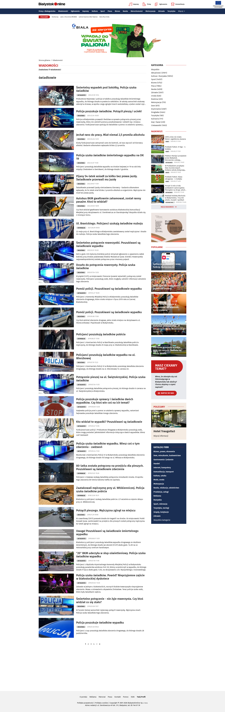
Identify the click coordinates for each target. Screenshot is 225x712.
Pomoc (126, 697)
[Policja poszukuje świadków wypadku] (56, 628)
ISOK (133, 697)
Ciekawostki (156, 125)
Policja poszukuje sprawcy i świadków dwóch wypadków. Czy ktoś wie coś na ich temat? (104, 401)
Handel (157, 463)
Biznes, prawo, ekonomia (164, 451)
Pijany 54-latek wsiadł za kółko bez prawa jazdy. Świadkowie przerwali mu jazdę (106, 178)
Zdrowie (161, 11)
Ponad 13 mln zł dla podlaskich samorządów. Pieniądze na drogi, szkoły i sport (175, 188)
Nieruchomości (137, 11)
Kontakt (117, 697)
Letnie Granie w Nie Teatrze (88, 17)
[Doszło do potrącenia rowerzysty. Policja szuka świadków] (56, 273)
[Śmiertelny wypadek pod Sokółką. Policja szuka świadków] (56, 96)
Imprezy (136, 4)
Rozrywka (158, 500)
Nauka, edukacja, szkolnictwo (166, 488)
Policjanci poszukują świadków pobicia (101, 334)
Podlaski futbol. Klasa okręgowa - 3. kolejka (173, 178)
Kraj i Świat (156, 122)
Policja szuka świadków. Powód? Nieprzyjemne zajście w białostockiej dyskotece (110, 577)
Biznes (117, 11)
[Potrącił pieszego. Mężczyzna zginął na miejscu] (56, 517)
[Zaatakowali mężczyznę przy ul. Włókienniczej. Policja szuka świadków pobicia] (56, 495)
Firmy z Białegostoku (47, 11)
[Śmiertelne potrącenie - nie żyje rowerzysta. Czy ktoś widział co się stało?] (56, 606)
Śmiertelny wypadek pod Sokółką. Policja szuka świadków (106, 89)
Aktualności (82, 95)
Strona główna (44, 60)
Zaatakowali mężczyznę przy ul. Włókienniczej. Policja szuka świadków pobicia (110, 489)
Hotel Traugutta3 (164, 431)
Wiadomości (63, 11)
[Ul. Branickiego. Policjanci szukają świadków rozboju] (56, 229)
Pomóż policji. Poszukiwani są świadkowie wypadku (109, 288)
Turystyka (171, 11)
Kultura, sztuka (160, 476)
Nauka (125, 11)
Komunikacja (179, 4)
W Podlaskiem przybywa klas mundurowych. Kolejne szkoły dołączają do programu (175, 168)
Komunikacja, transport (164, 472)
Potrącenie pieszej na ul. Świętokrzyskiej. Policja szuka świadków (110, 378)
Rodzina (154, 99)
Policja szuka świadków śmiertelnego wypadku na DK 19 (110, 157)
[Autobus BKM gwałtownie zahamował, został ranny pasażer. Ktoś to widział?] (56, 206)
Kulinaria (155, 119)
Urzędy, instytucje (161, 512)
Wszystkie (155, 70)
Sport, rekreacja (160, 504)
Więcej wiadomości (167, 207)
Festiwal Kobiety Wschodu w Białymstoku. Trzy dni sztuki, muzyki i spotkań (175, 198)
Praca (110, 11)
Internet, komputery (162, 467)
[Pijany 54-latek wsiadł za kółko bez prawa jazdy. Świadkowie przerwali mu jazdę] (56, 184)
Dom (153, 106)
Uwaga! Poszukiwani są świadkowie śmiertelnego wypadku (107, 532)
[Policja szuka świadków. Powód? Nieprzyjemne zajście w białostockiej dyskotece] (56, 583)
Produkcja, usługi (161, 492)
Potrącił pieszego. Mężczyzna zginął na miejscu (105, 510)
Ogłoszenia (163, 4)
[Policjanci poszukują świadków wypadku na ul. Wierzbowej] (56, 362)
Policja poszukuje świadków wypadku (100, 622)
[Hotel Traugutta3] (168, 418)
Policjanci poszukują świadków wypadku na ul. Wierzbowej (105, 356)
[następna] (97, 644)
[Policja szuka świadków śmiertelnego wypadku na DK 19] (56, 162)
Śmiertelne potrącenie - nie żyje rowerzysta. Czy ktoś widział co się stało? (109, 600)
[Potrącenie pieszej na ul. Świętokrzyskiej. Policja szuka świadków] (56, 384)
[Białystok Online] (52, 4)
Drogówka (81, 115)
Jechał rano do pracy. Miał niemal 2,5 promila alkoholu (110, 134)
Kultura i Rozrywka (159, 76)
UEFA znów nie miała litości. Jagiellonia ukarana (175, 138)
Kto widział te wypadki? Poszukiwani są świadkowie (109, 421)
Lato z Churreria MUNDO (68, 17)
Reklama (157, 496)
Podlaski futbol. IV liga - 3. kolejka (175, 148)
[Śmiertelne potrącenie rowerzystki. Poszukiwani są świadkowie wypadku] (56, 251)
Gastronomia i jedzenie (163, 459)
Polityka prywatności (85, 703)
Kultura (95, 11)
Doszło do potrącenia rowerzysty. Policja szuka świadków (105, 266)
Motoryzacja (150, 11)
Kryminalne (81, 228)
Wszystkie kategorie (162, 520)
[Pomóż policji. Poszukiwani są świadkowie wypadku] (56, 295)
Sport (102, 11)
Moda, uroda (159, 480)
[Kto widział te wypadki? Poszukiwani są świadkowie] (56, 428)
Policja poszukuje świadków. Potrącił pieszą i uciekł (109, 111)
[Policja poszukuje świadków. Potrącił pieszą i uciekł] (56, 118)
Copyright (113, 703)
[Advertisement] (112, 667)
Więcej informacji (161, 436)
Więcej (180, 11)
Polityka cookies (101, 703)
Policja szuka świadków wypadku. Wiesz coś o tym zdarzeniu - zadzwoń (108, 445)
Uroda (153, 96)
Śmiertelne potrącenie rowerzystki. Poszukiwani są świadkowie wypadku (108, 244)
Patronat (102, 697)
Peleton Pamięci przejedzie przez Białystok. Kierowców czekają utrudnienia (175, 158)
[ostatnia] (100, 644)
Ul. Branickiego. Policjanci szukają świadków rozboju (109, 223)
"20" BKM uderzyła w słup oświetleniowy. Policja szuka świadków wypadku (111, 555)
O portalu (83, 697)
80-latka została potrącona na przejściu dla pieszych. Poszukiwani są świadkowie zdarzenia (110, 467)
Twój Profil (141, 697)
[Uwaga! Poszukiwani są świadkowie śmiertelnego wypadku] (56, 539)
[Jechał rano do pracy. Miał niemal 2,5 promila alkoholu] (56, 140)
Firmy (149, 4)
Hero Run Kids (104, 17)
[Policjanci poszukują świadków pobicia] (56, 339)
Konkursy (55, 17)
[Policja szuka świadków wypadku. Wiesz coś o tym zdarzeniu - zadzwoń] (56, 450)
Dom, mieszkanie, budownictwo (167, 455)
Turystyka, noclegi (161, 508)
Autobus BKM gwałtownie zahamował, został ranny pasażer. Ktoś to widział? (108, 200)
